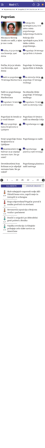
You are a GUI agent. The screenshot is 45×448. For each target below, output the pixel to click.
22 (28, 180)
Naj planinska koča (9, 9)
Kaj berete (11, 186)
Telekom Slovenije (38, 1)
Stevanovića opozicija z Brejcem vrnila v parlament (22, 211)
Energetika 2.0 (22, 9)
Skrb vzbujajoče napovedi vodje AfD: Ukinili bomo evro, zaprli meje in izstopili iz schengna (23, 194)
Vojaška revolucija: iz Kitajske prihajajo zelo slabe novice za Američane (21, 228)
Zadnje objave (33, 186)
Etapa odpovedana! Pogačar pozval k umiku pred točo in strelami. (24, 203)
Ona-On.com (33, 9)
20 (17, 180)
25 (38, 180)
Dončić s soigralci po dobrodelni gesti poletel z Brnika (22, 219)
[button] (2, 4)
